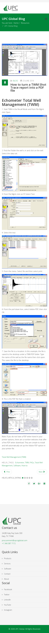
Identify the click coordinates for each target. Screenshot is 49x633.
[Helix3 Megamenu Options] (46, 19)
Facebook (8, 589)
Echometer (19, 462)
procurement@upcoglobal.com (14, 540)
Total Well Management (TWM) (14, 457)
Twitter (6, 594)
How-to (24, 465)
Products (7, 558)
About (6, 579)
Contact (7, 574)
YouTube (7, 605)
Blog (15, 81)
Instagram (8, 610)
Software (17, 465)
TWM (27, 462)
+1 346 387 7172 (9, 543)
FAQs (32, 462)
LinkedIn (7, 599)
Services (7, 563)
